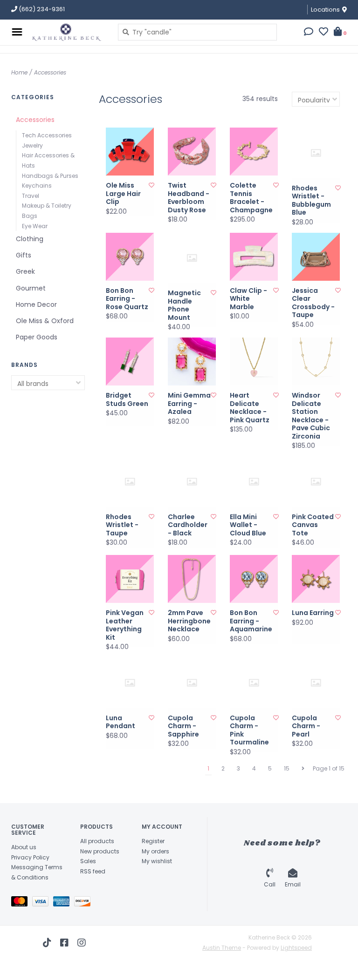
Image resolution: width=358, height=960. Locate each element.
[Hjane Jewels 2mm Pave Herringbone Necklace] (192, 579)
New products (99, 851)
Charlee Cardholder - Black (187, 525)
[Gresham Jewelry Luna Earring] (316, 579)
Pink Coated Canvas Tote (313, 525)
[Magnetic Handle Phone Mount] (192, 258)
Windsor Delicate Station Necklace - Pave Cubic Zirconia (311, 416)
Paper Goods (36, 337)
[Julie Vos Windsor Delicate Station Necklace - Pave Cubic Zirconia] (316, 361)
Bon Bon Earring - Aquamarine (251, 621)
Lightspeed (296, 948)
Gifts (23, 255)
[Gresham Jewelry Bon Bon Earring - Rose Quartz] (130, 257)
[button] (308, 32)
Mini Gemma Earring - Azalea (189, 404)
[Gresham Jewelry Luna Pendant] (130, 682)
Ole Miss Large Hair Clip (123, 194)
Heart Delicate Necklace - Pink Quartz (249, 408)
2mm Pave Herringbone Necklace (189, 621)
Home (19, 72)
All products (97, 841)
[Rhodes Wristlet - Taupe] (130, 481)
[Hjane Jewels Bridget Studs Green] (130, 361)
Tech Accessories (47, 135)
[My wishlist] (323, 32)
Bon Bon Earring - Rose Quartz (127, 299)
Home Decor (36, 304)
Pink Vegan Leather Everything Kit (125, 625)
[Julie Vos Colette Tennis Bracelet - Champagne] (254, 152)
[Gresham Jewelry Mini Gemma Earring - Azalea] (192, 361)
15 (286, 768)
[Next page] (303, 769)
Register (153, 841)
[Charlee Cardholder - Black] (192, 481)
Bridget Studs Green (127, 400)
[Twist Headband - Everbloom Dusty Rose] (192, 152)
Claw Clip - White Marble (248, 299)
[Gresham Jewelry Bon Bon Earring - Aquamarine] (254, 579)
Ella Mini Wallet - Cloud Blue (248, 525)
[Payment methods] (21, 903)
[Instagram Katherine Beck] (82, 942)
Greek (25, 271)
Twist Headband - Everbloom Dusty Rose (188, 198)
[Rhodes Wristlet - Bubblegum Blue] (316, 153)
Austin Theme (221, 948)
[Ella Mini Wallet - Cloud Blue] (254, 481)
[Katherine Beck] (68, 32)
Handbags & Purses (50, 176)
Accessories (50, 72)
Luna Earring (313, 613)
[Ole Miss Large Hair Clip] (130, 152)
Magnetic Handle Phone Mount (184, 305)
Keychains (37, 185)
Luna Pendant (120, 722)
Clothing (29, 238)
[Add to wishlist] (151, 185)
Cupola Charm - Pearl (306, 726)
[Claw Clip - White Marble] (254, 257)
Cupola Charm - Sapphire (183, 726)
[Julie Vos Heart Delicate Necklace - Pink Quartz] (254, 361)
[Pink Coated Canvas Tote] (316, 481)
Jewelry (32, 145)
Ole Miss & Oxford (45, 320)
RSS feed (92, 871)
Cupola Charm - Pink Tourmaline (249, 730)
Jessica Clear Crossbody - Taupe (313, 303)
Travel (30, 196)
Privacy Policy (30, 857)
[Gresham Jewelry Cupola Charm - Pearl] (316, 682)
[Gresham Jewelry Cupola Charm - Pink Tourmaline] (254, 682)
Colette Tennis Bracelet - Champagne (251, 198)
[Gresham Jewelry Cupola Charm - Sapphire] (192, 682)
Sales (88, 861)
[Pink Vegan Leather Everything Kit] (130, 579)
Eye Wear (35, 226)
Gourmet (31, 288)
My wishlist (157, 861)
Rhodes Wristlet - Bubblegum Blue (311, 200)
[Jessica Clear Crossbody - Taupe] (316, 257)
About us (23, 847)
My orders (155, 851)
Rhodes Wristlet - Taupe (122, 525)
